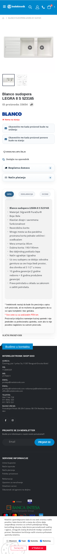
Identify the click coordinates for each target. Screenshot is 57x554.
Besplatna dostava (19, 167)
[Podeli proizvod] (31, 104)
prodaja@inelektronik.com (13, 382)
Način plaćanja (17, 177)
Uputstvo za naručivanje (12, 482)
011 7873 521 (8, 402)
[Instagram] (13, 420)
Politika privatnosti (10, 473)
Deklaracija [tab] (27, 194)
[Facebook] (6, 420)
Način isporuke (8, 466)
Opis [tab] (9, 194)
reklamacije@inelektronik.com (38, 388)
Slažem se (38, 548)
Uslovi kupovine (9, 463)
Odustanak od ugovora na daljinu (16, 489)
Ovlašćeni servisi (9, 486)
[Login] (37, 7)
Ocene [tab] (45, 194)
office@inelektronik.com (12, 391)
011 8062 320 (8, 399)
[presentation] (6, 47)
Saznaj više (18, 548)
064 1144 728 (8, 397)
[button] (30, 7)
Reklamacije (7, 479)
